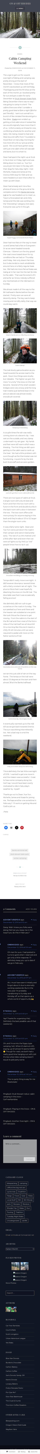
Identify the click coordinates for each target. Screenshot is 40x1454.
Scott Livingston (12, 1334)
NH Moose (28, 1200)
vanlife (24, 1221)
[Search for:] (20, 1293)
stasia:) (7, 1011)
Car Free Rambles (13, 1326)
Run (28, 1208)
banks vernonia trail (19, 850)
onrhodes (13, 945)
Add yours (31, 909)
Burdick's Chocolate (13, 1363)
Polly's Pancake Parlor (14, 1388)
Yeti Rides (9, 1343)
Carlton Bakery (11, 1367)
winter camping (20, 858)
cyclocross (11, 1192)
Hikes (30, 1196)
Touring (10, 1212)
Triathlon (19, 1212)
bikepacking (12, 1183)
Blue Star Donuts (12, 1358)
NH (19, 1200)
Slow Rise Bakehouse (14, 1397)
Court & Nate (11, 1330)
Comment (29, 1159)
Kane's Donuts (11, 1380)
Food (17, 1196)
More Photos (11, 1283)
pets (9, 1204)
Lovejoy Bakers (12, 1384)
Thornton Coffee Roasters (16, 1405)
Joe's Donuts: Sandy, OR (15, 1375)
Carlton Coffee (11, 1371)
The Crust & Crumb (13, 1401)
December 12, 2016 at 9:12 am (15, 922)
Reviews (26, 1204)
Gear (23, 1196)
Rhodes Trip (12, 1208)
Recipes (16, 1204)
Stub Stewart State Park (25, 99)
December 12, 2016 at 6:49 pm (15, 1014)
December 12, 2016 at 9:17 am (19, 978)
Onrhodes (17, 68)
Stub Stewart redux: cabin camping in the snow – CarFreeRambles (19, 1096)
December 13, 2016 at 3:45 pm (19, 1074)
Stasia (14, 119)
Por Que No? (11, 1392)
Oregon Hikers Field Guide (16, 1425)
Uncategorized (13, 1221)
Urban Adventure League (15, 1338)
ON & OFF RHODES (20, 3)
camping (23, 1183)
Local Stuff (11, 1200)
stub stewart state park (20, 854)
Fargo (9, 1196)
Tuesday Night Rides (15, 1216)
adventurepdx (11, 920)
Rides (20, 54)
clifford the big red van (16, 1188)
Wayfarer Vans (11, 1429)
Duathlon (22, 1192)
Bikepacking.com (12, 1421)
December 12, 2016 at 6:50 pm (15, 1039)
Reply (35, 920)
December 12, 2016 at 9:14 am (19, 947)
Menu (21, 8)
